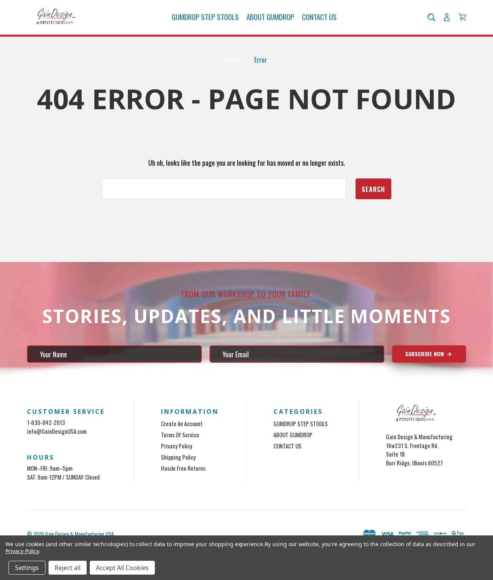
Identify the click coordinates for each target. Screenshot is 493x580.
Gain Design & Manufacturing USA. (80, 534)
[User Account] (447, 17)
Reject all (67, 567)
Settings (27, 567)
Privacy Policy (176, 446)
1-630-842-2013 (46, 422)
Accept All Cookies (122, 567)
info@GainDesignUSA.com (57, 431)
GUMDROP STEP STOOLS (205, 17)
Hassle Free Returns (183, 468)
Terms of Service (180, 434)
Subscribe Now (425, 354)
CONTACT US (319, 17)
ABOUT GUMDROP (270, 17)
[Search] (431, 17)
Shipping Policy (178, 457)
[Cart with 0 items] (462, 17)
